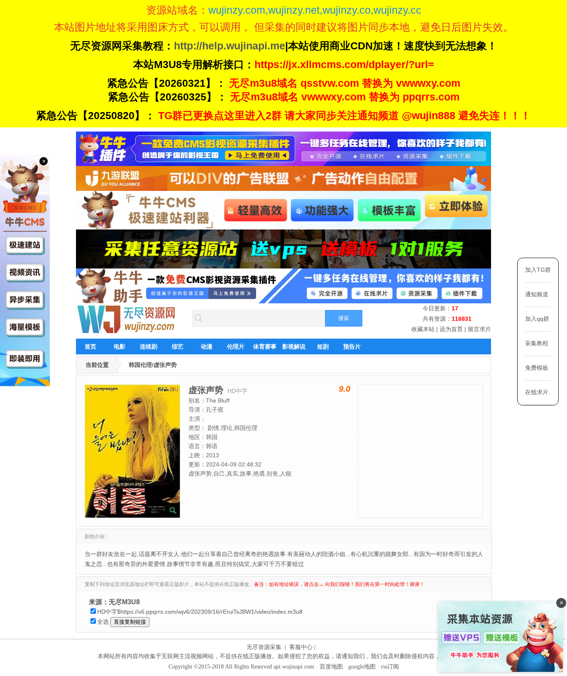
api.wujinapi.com (294, 667)
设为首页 (451, 329)
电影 (119, 346)
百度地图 (331, 667)
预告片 (352, 346)
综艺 (177, 346)
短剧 (323, 346)
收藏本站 (423, 329)
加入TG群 (538, 269)
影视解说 (293, 346)
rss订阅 (390, 667)
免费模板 (536, 367)
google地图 (362, 667)
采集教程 (536, 343)
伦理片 (235, 346)
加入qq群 (537, 318)
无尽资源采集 (264, 647)
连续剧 (148, 346)
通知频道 (536, 294)
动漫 (207, 346)
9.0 (344, 388)
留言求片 (479, 329)
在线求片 (536, 392)
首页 (90, 346)
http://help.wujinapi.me (229, 45)
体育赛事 (264, 346)
